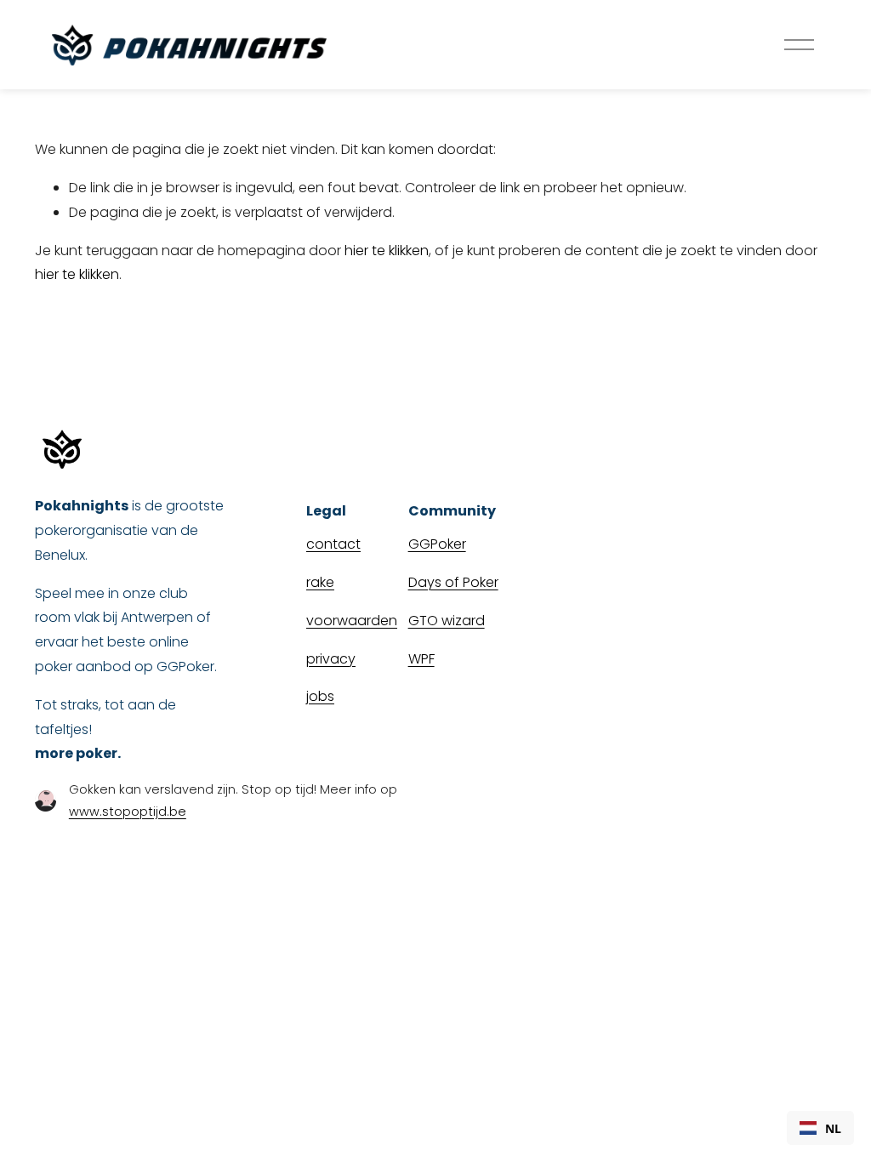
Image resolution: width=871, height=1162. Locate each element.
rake (320, 582)
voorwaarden (351, 620)
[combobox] (820, 1128)
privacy (331, 659)
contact (333, 544)
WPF (421, 659)
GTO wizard (446, 620)
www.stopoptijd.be (127, 811)
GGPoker (437, 544)
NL (833, 1128)
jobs (320, 696)
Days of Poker (453, 582)
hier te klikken (386, 250)
